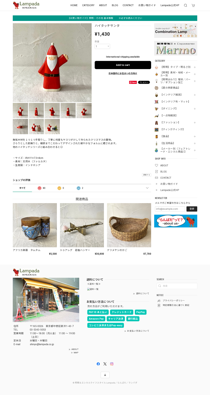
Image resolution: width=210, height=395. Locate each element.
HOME (73, 5)
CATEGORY (88, 5)
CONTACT (128, 5)
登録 (192, 208)
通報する (146, 175)
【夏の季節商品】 (170, 87)
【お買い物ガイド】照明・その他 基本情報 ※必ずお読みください (105, 18)
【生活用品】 (167, 143)
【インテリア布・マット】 (175, 101)
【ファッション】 (170, 122)
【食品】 (165, 136)
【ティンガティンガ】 (172, 129)
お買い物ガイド (147, 5)
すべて (22, 188)
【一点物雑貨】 (169, 115)
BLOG (115, 5)
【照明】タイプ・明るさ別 (175, 67)
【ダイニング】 (169, 108)
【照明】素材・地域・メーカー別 (175, 74)
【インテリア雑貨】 (171, 94)
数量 (97, 41)
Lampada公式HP (169, 5)
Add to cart (123, 64)
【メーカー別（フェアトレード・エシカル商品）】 (175, 150)
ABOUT (103, 5)
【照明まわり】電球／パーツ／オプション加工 (175, 81)
